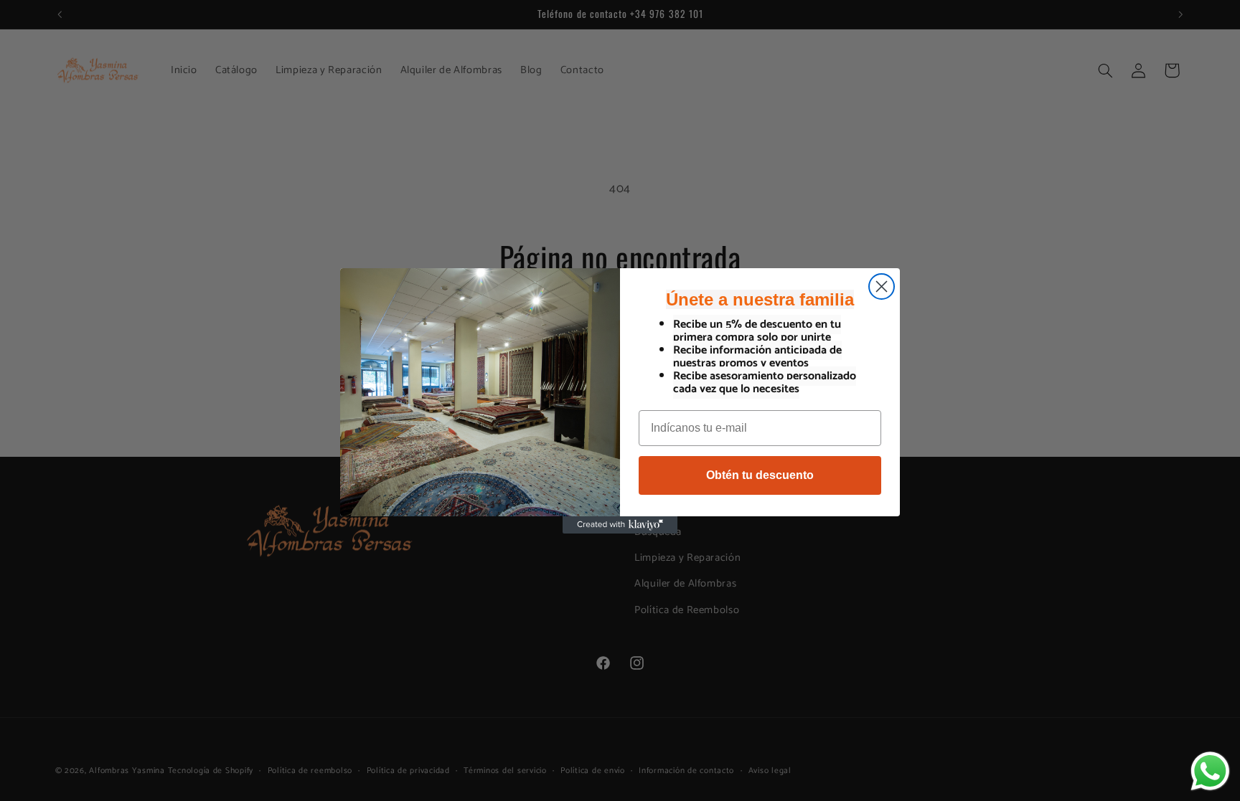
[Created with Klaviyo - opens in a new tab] (620, 525)
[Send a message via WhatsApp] (1210, 771)
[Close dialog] (881, 286)
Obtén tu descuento (760, 475)
